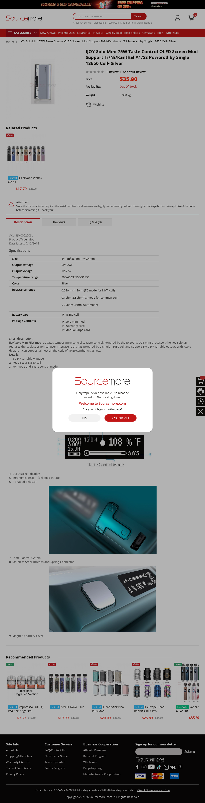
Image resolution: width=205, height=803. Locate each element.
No (84, 418)
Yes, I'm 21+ (120, 418)
